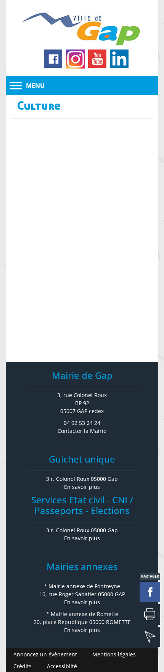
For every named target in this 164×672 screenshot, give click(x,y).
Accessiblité (62, 666)
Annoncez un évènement (45, 654)
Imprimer (149, 614)
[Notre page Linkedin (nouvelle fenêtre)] (119, 59)
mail (149, 637)
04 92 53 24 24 (82, 422)
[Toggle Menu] (16, 85)
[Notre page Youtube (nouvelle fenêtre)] (97, 59)
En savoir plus (82, 486)
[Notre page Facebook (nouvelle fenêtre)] (53, 59)
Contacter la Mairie (82, 430)
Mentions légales (114, 654)
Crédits (22, 666)
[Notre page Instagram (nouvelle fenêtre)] (75, 59)
